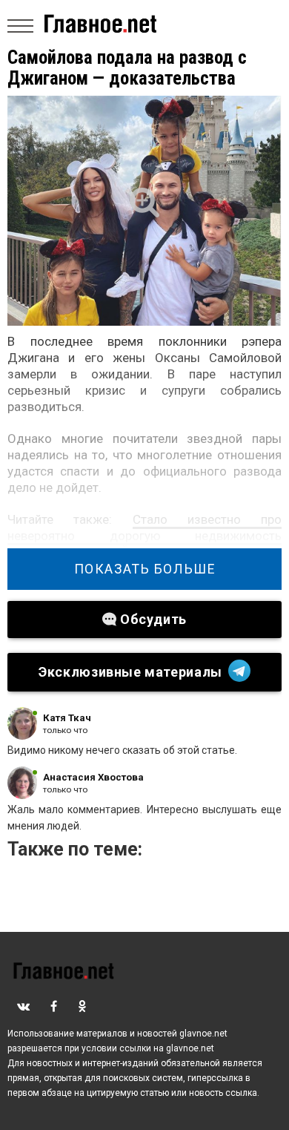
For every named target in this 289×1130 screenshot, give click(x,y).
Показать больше (145, 569)
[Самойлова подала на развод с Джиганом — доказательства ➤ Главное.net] (144, 211)
